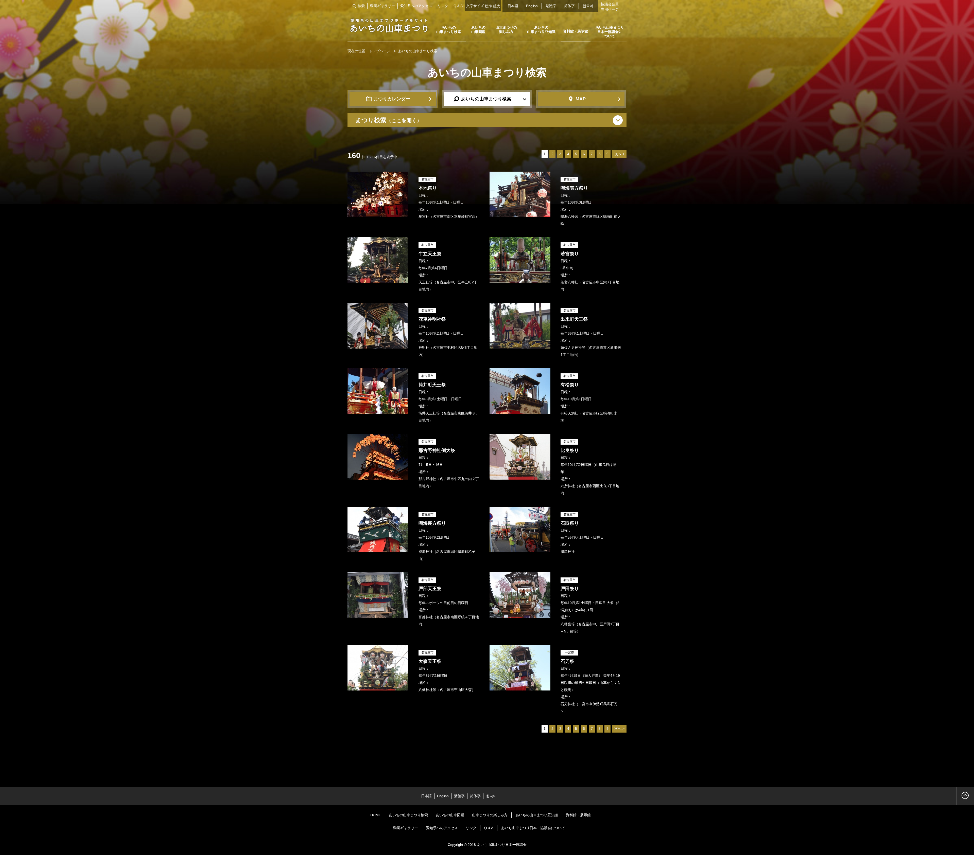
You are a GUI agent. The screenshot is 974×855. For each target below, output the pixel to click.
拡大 (496, 6)
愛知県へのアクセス (416, 6)
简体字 (569, 6)
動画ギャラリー (382, 6)
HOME (375, 815)
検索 (361, 6)
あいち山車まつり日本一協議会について (610, 31)
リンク (443, 6)
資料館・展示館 (575, 31)
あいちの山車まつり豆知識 (541, 29)
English (532, 6)
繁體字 (551, 6)
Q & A (458, 6)
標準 (488, 6)
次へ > (619, 154)
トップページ (379, 51)
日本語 (513, 6)
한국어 (588, 6)
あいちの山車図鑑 (478, 29)
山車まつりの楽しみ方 (506, 29)
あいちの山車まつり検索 (448, 29)
